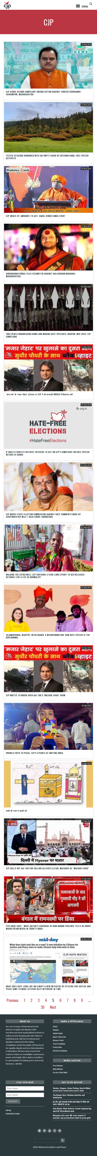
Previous (12, 1000)
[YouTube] (49, 1131)
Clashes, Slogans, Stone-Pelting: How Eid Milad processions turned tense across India (71, 1089)
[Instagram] (55, 1131)
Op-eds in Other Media (60, 1072)
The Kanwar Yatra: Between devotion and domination (69, 1096)
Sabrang (8, 1110)
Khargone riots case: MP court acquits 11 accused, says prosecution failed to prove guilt (72, 1116)
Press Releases (58, 1065)
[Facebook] (39, 1131)
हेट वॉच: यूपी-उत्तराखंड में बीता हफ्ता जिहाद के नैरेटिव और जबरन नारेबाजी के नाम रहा (71, 1102)
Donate (55, 1026)
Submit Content (58, 1033)
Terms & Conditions (59, 1043)
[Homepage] (60, 1131)
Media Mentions (58, 1069)
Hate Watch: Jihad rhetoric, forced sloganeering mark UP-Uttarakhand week (72, 1109)
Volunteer (56, 1030)
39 (42, 1007)
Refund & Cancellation (60, 1050)
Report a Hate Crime (59, 1037)
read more (18, 1063)
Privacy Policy (57, 1047)
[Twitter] (44, 1131)
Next (53, 1007)
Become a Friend (58, 1040)
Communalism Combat (13, 1113)
